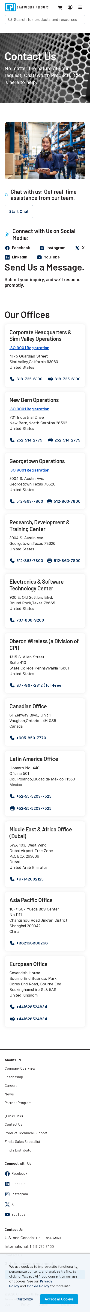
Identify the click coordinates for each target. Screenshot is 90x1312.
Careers (11, 1086)
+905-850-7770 (31, 738)
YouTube (19, 1214)
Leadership (14, 1077)
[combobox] (45, 19)
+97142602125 (30, 879)
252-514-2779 (29, 440)
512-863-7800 (29, 501)
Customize (25, 1299)
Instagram (20, 1194)
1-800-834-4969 (48, 1238)
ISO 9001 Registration (29, 347)
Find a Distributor (19, 1150)
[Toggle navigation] (80, 7)
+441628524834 (31, 1006)
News (9, 1094)
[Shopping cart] (60, 7)
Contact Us (13, 1124)
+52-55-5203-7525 (33, 796)
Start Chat (19, 211)
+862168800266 (32, 943)
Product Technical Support (26, 1133)
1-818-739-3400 (42, 1246)
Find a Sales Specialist (22, 1142)
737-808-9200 (30, 620)
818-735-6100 (29, 379)
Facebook (19, 1173)
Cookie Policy (38, 1286)
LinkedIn (19, 1184)
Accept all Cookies (59, 1299)
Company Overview (20, 1068)
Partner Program (18, 1103)
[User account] (70, 7)
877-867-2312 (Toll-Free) (39, 685)
